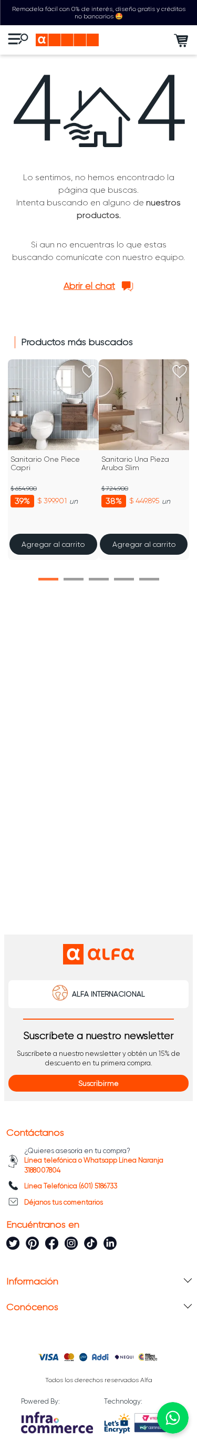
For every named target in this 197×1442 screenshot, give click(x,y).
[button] (48, 579)
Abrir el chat (89, 286)
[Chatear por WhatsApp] (173, 1418)
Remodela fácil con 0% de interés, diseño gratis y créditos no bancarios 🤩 (98, 12)
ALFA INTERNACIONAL (108, 994)
